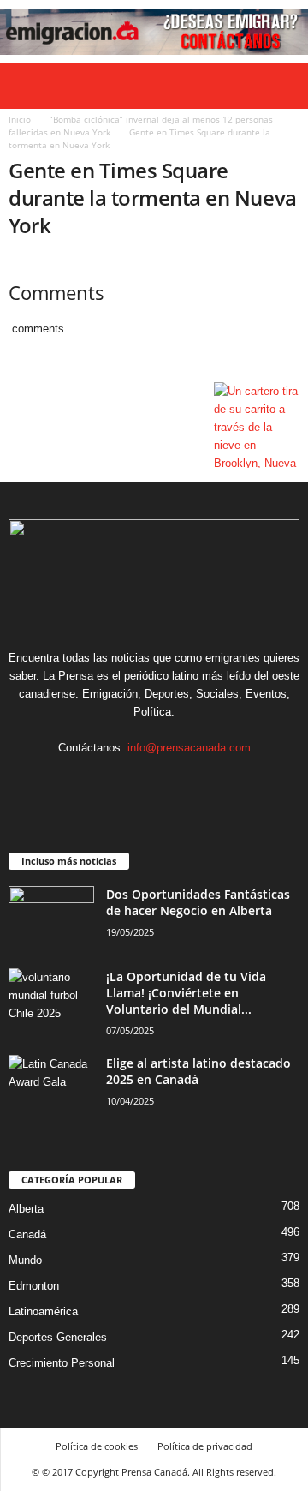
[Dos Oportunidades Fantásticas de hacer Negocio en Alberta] (51, 918)
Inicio (20, 119)
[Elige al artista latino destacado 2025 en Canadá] (51, 1087)
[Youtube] (206, 781)
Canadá (27, 1234)
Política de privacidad (204, 1446)
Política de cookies (97, 1446)
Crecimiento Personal (62, 1362)
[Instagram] (138, 781)
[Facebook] (103, 781)
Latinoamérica (43, 1311)
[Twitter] (173, 781)
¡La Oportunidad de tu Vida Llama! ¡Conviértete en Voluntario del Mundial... (186, 992)
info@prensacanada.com (189, 747)
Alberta (26, 1208)
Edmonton (34, 1285)
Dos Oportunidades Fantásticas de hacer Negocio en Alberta (198, 902)
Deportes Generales (58, 1337)
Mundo (25, 1260)
